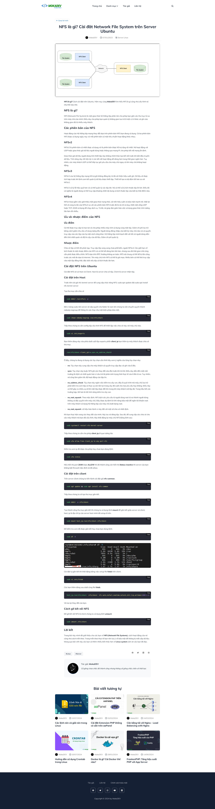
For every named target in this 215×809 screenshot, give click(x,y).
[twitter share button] (138, 652)
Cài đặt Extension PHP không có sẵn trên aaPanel (106, 724)
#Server (78, 654)
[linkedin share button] (143, 652)
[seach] (172, 6)
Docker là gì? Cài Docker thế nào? (105, 760)
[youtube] (114, 790)
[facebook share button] (132, 652)
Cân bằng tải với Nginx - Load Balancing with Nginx (142, 724)
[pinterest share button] (148, 652)
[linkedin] (121, 790)
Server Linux (123, 37)
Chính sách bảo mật (119, 783)
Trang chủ (97, 6)
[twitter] (100, 790)
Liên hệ (137, 6)
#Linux (68, 654)
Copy (148, 296)
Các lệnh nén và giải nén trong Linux (71, 724)
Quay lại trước (63, 21)
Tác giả (126, 6)
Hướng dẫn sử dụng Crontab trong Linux (70, 760)
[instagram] (107, 790)
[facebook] (93, 790)
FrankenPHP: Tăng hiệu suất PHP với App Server (142, 760)
